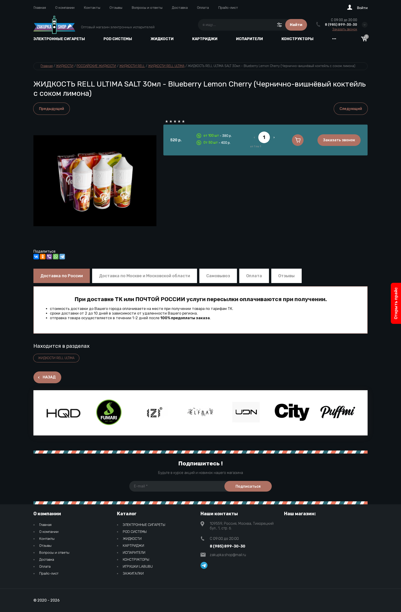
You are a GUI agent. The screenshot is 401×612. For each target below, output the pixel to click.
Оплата (203, 8)
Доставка (180, 8)
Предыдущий (51, 108)
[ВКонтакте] (36, 256)
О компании (64, 8)
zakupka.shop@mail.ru (228, 555)
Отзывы (116, 8)
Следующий (351, 108)
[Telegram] (62, 256)
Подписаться (248, 486)
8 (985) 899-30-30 (341, 25)
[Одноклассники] (42, 256)
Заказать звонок (344, 29)
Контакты (92, 8)
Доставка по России (61, 275)
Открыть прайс (395, 303)
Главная (39, 8)
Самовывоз (218, 275)
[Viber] (49, 256)
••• (334, 39)
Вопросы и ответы (147, 8)
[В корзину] (298, 140)
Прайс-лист (228, 8)
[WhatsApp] (55, 256)
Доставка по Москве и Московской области (144, 275)
